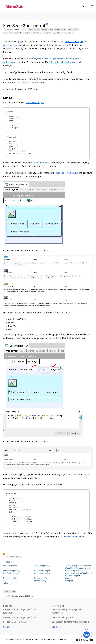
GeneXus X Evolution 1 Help (52, 33)
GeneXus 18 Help (34, 29)
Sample (7, 97)
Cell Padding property (73, 570)
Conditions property (42, 573)
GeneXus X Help (69, 33)
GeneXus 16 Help (60, 29)
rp (33, 596)
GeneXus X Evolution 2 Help (33, 33)
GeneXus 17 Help (47, 29)
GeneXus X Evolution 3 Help (13, 33)
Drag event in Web (10, 578)
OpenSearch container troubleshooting (70, 621)
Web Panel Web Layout (67, 172)
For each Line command (14, 621)
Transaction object (74, 41)
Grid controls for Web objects (63, 62)
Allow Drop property (42, 565)
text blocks (42, 58)
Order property (40, 580)
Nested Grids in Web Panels (71, 536)
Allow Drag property (11, 565)
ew (4, 580)
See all (6, 626)
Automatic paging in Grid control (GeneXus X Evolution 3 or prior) (78, 566)
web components (74, 58)
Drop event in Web (41, 578)
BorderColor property (11, 570)
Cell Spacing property (11, 573)
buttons (61, 58)
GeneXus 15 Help (73, 29)
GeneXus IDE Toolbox (17, 82)
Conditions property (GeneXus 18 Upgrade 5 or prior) (78, 574)
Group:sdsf (69, 580)
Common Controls (10, 591)
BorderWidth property (42, 570)
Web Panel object (11, 45)
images (52, 58)
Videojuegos (8, 583)
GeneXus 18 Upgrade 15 (63, 617)
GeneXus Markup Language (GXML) (19, 617)
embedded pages (11, 62)
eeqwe (68, 578)
